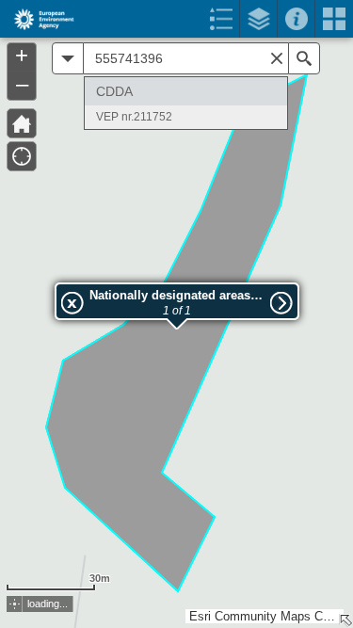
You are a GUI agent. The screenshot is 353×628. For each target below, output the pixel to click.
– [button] (22, 84)
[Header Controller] (176, 19)
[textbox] (186, 58)
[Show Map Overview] (345, 620)
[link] (38, 19)
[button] (14, 604)
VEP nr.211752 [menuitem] (134, 116)
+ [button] (21, 55)
